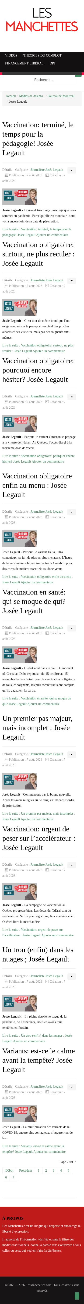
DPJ (52, 63)
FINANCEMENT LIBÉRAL (24, 63)
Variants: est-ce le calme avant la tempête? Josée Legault (38, 1060)
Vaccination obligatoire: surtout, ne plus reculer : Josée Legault (38, 254)
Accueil (11, 96)
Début (9, 1170)
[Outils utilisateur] (71, 170)
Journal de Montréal (61, 96)
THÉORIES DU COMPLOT (42, 55)
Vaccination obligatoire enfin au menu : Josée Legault (37, 485)
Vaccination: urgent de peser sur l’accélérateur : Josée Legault (38, 838)
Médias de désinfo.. (32, 96)
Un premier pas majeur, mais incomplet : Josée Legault (37, 727)
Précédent (25, 1170)
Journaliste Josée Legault (47, 169)
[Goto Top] (77, 1296)
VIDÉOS (11, 55)
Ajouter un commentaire (52, 235)
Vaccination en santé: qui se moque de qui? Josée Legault (34, 601)
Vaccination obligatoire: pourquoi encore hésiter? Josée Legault (38, 370)
